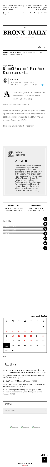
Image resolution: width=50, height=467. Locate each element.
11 (19, 336)
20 (31, 341)
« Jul (4, 356)
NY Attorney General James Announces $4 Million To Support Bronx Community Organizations (23, 371)
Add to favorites (17, 85)
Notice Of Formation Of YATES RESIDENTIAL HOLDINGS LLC (14, 209)
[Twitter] (45, 224)
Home (5, 52)
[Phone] (45, 248)
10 (13, 336)
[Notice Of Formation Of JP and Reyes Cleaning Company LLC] (23, 60)
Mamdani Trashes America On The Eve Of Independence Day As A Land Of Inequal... (36, 7)
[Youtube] (45, 238)
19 (25, 341)
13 (31, 336)
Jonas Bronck (8, 13)
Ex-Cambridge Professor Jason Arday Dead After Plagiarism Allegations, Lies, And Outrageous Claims (22, 391)
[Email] (45, 243)
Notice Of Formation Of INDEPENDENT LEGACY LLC (36, 209)
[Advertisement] (25, 279)
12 (25, 336)
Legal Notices (14, 52)
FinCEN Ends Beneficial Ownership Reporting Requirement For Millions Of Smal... (13, 7)
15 (43, 336)
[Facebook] (45, 219)
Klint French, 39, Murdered (15, 381)
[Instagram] (45, 229)
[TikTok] (45, 234)
